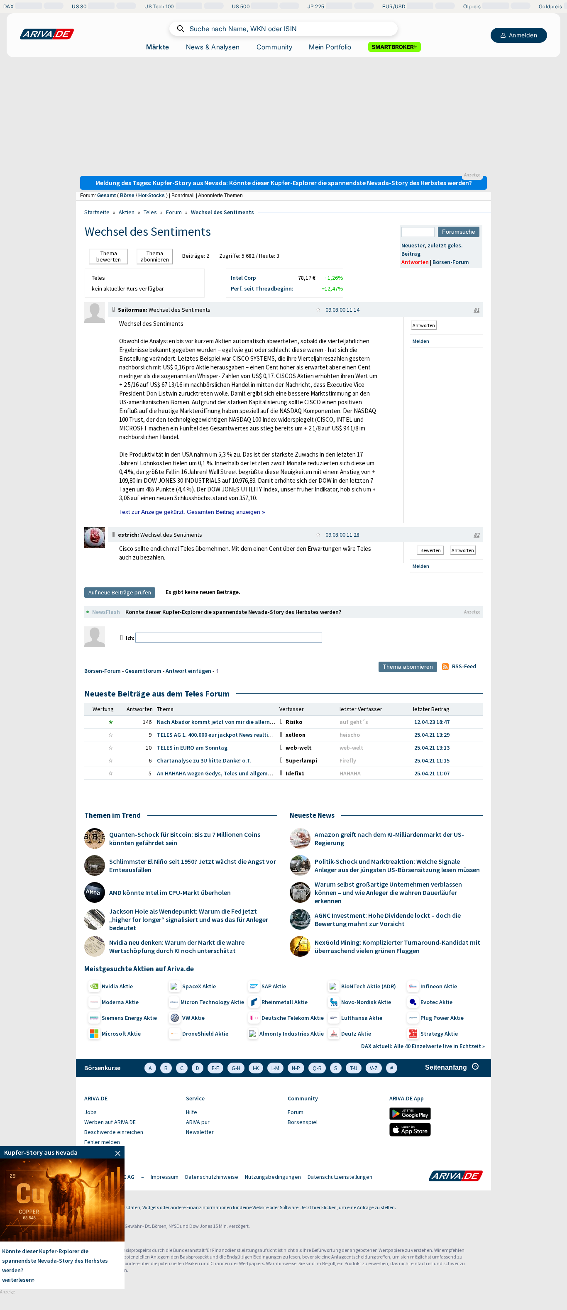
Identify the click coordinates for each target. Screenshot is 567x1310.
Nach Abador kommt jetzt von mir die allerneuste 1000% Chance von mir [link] (250, 722)
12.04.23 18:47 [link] (432, 722)
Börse (127, 195)
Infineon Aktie (438, 986)
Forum (174, 212)
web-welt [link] (351, 747)
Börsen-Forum (451, 262)
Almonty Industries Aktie (291, 1033)
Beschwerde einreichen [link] (113, 1132)
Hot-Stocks (151, 195)
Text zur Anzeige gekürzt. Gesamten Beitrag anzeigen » (192, 511)
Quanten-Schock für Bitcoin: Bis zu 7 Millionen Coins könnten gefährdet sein (184, 838)
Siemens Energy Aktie (129, 1018)
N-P (296, 1068)
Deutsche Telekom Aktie (293, 1018)
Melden (421, 341)
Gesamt (106, 195)
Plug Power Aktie (442, 1018)
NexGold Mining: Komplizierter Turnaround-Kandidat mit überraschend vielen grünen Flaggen (397, 946)
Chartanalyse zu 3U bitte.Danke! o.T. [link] (204, 760)
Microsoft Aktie (121, 1033)
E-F (215, 1068)
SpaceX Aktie (199, 986)
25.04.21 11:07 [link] (432, 773)
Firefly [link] (348, 760)
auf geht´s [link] (354, 722)
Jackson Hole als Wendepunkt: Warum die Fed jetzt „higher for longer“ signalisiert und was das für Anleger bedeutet (188, 919)
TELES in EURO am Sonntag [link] (192, 747)
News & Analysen (213, 47)
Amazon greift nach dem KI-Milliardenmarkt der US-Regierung (389, 838)
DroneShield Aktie (205, 1033)
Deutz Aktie (356, 1033)
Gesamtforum (143, 671)
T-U (353, 1068)
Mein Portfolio (330, 47)
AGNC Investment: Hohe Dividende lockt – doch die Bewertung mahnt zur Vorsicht (388, 919)
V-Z (374, 1068)
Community (275, 47)
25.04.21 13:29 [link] (432, 734)
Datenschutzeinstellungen (340, 1176)
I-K (256, 1068)
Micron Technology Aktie (212, 1002)
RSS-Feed (464, 666)
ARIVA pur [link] (198, 1122)
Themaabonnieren (155, 256)
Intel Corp (243, 277)
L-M (275, 1068)
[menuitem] (131, 1112)
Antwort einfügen (188, 671)
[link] (94, 321)
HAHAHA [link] (350, 773)
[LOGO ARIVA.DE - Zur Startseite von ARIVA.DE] (47, 34)
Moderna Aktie (120, 1002)
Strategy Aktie (439, 1033)
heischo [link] (350, 734)
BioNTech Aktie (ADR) (368, 986)
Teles (150, 212)
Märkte (157, 47)
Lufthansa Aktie (361, 1018)
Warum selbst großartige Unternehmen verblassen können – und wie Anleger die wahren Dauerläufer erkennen (388, 892)
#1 (476, 309)
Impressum (164, 1176)
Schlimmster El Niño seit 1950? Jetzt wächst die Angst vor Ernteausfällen (192, 865)
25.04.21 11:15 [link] (432, 760)
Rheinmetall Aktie (285, 1002)
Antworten (415, 262)
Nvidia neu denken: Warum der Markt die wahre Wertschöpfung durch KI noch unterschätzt (176, 946)
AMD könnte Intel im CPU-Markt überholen (170, 892)
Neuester (413, 245)
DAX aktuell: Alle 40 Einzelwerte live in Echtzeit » (423, 1046)
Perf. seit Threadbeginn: (262, 288)
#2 (476, 534)
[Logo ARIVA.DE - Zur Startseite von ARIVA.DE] (456, 1177)
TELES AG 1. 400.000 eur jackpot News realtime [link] (216, 734)
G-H (236, 1068)
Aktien (126, 212)
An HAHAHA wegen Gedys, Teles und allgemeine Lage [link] (224, 773)
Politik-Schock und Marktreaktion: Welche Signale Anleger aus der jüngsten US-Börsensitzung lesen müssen (397, 865)
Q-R (317, 1068)
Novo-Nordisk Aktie (366, 1002)
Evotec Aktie (436, 1002)
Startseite (97, 212)
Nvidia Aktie (117, 986)
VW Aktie (193, 1018)
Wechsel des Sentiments (222, 212)
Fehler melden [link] (102, 1142)
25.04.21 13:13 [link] (432, 747)
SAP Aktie (274, 986)
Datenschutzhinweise (211, 1176)
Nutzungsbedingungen (273, 1176)
